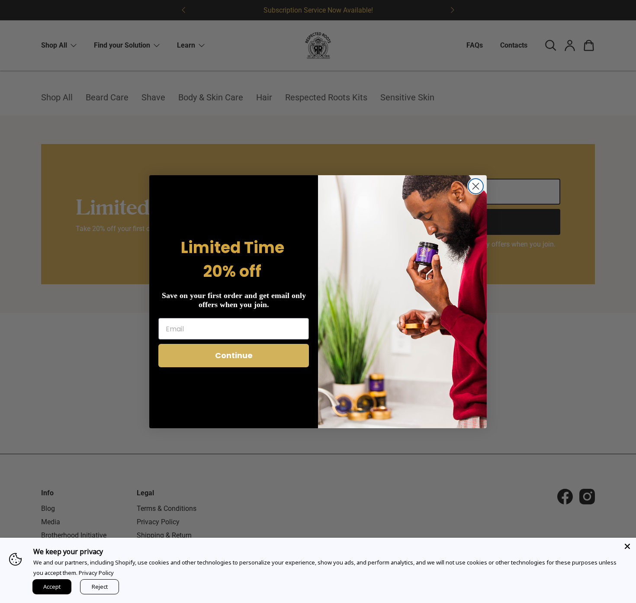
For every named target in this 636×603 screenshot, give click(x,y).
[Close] (627, 546)
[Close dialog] (475, 186)
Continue (234, 355)
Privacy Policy (96, 573)
